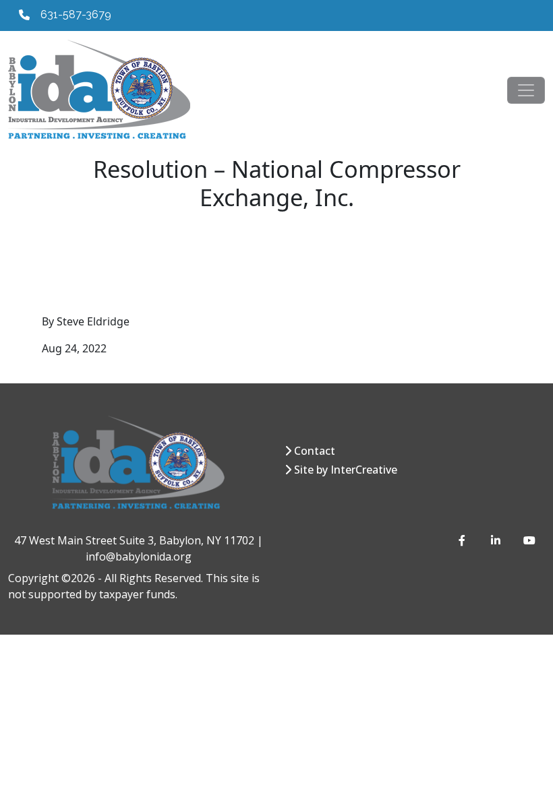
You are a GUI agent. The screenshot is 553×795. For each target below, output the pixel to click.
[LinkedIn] (496, 540)
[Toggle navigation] (526, 90)
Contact (314, 450)
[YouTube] (529, 540)
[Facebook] (464, 540)
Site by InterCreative (345, 469)
